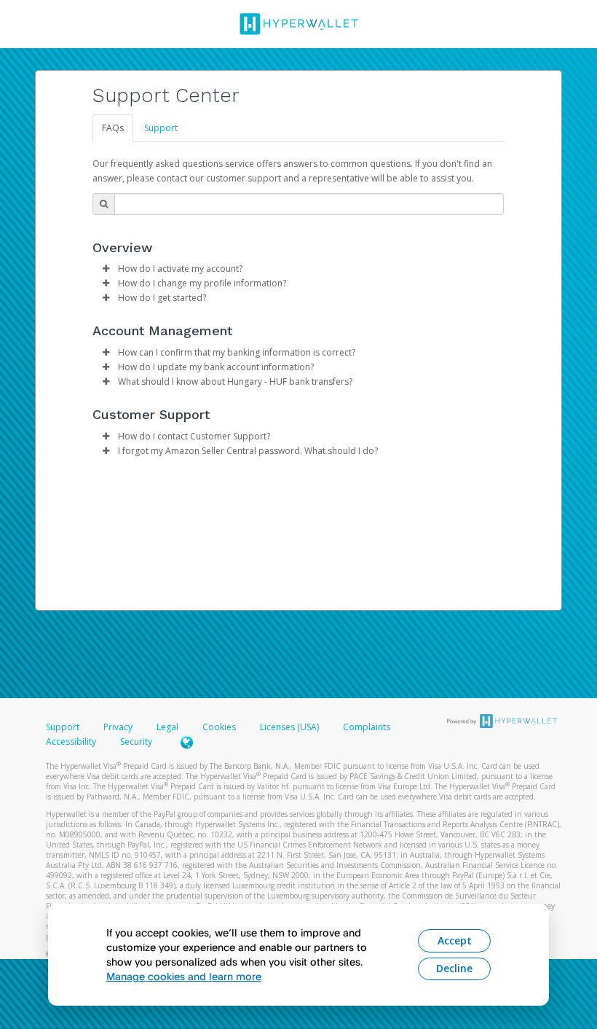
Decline (454, 968)
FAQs (113, 128)
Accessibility (71, 741)
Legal (167, 727)
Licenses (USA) (290, 727)
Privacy (118, 727)
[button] (105, 269)
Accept (455, 940)
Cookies (219, 727)
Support (161, 128)
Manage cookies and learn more (183, 976)
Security (136, 741)
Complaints (366, 727)
